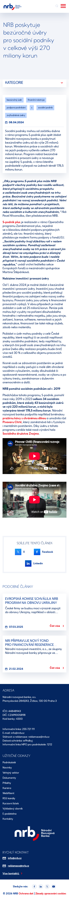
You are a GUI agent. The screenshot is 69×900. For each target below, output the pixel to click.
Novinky (7, 767)
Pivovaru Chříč (12, 422)
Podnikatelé (9, 762)
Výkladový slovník (13, 808)
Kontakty (8, 818)
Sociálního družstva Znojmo (21, 433)
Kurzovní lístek (11, 803)
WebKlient (8, 793)
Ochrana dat (26, 893)
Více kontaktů (11, 873)
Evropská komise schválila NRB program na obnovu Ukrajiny (31, 601)
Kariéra (7, 788)
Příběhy (7, 782)
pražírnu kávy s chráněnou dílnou (24, 418)
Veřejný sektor (11, 772)
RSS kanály (9, 798)
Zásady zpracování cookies (50, 893)
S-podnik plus (11, 222)
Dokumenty (9, 777)
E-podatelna (9, 813)
